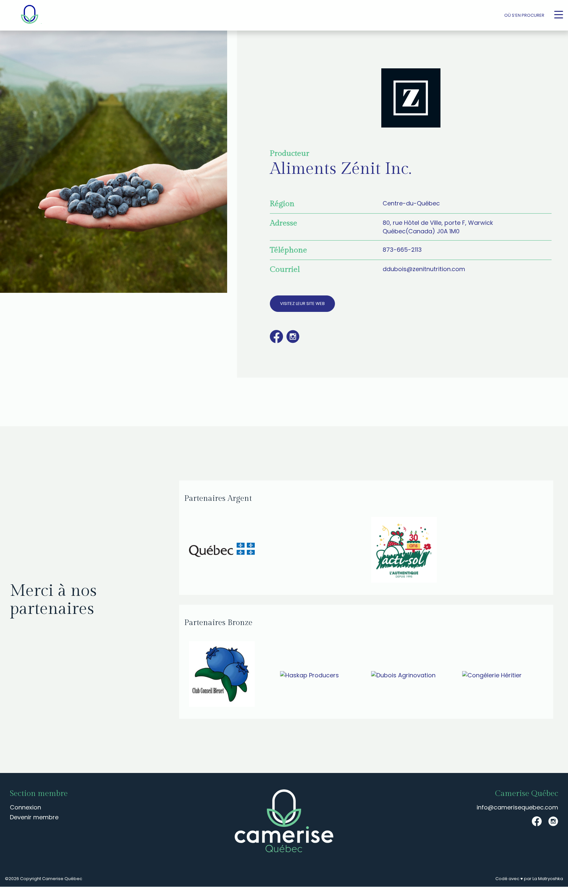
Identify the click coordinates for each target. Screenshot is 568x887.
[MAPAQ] (275, 550)
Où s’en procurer (524, 15)
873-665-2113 (402, 249)
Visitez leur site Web (302, 303)
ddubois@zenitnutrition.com (424, 269)
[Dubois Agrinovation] (411, 675)
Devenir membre (34, 817)
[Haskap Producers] (320, 675)
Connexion (25, 807)
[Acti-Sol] (457, 551)
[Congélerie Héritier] (502, 675)
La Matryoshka (547, 878)
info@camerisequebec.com (517, 807)
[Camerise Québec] (29, 15)
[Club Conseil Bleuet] (229, 675)
